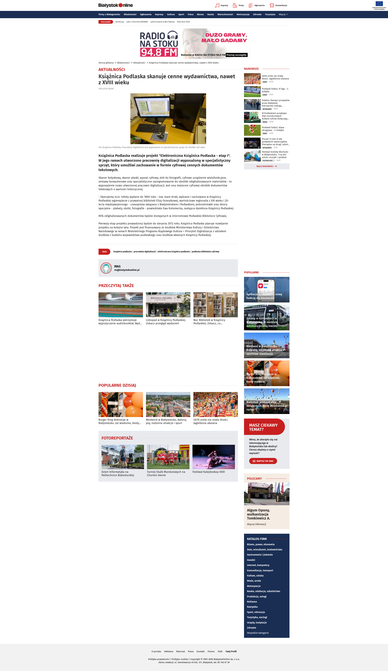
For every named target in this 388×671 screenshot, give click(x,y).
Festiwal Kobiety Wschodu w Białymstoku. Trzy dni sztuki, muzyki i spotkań (275, 154)
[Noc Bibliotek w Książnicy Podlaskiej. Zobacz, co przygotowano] (215, 304)
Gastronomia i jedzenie (260, 554)
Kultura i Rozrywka (269, 160)
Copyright (195, 659)
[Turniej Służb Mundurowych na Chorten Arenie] (168, 457)
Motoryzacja (243, 14)
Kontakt (201, 651)
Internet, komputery (258, 565)
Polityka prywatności (158, 659)
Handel (251, 560)
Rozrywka (252, 606)
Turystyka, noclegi (257, 617)
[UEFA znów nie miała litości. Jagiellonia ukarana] (215, 404)
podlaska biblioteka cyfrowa (205, 252)
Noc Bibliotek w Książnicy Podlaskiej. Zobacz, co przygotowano (209, 322)
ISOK (220, 651)
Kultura (171, 14)
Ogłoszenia (259, 5)
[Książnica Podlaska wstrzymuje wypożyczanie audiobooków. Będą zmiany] (121, 304)
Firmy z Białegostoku (109, 14)
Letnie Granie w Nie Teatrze (162, 22)
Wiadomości (130, 14)
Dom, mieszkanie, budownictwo (264, 549)
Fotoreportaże (117, 438)
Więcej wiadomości (264, 166)
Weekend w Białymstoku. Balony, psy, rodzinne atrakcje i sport (166, 421)
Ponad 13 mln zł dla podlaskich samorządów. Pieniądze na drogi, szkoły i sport (275, 142)
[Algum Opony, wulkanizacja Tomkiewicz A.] (266, 493)
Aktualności (139, 62)
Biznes (200, 14)
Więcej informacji (256, 524)
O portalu (156, 651)
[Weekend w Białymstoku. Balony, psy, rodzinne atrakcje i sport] (168, 404)
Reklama (252, 601)
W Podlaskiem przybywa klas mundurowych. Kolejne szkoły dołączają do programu (274, 116)
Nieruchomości (225, 14)
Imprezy (224, 5)
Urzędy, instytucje (257, 622)
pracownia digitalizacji (145, 252)
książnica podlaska (122, 252)
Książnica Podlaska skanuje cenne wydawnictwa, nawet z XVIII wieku (184, 62)
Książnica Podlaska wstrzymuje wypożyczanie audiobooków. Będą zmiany (120, 322)
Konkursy (119, 22)
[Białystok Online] (116, 5)
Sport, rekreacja (256, 612)
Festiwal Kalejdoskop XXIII (208, 472)
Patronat (180, 651)
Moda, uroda (254, 580)
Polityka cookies (180, 659)
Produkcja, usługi (257, 596)
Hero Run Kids (183, 22)
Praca (190, 14)
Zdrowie (257, 14)
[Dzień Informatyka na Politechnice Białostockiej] (123, 457)
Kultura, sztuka (255, 575)
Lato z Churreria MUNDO (137, 22)
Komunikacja (281, 5)
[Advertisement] (168, 354)
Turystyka (270, 14)
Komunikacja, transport (260, 570)
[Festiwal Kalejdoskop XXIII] (213, 457)
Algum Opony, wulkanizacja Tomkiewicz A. (258, 514)
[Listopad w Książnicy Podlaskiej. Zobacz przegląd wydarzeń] (168, 304)
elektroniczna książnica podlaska (174, 252)
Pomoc (211, 651)
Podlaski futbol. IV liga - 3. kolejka (275, 90)
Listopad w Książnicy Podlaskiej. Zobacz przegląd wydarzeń (166, 322)
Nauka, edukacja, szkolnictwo (263, 591)
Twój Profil (231, 651)
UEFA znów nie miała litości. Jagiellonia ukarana (210, 421)
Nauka (210, 14)
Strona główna (106, 62)
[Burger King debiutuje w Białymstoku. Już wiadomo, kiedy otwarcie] (121, 404)
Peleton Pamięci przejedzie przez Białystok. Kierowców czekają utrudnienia (275, 103)
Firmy (241, 5)
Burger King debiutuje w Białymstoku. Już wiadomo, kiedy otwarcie (119, 421)
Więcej (282, 14)
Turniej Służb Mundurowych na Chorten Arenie (166, 473)
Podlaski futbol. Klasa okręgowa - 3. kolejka (273, 129)
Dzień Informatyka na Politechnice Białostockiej (118, 473)
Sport (181, 14)
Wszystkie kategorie (258, 632)
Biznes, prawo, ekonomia (261, 544)
